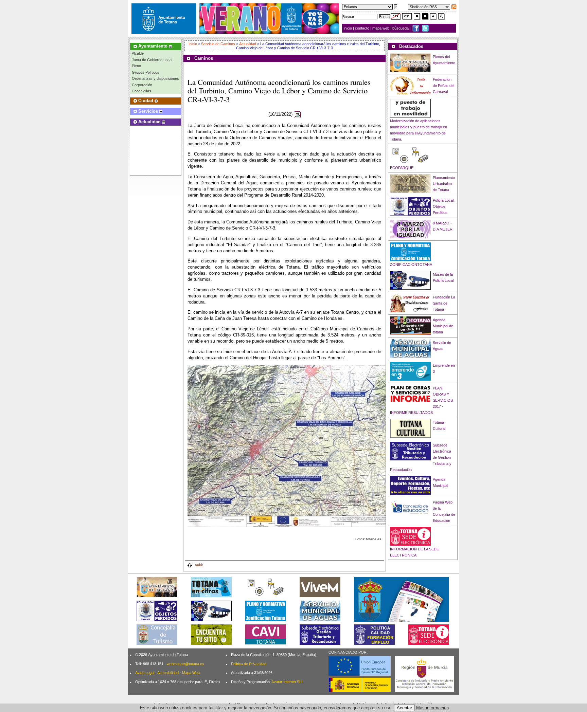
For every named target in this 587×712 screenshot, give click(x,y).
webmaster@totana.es (185, 664)
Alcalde (138, 53)
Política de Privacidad (248, 664)
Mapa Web (191, 673)
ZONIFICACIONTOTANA (411, 264)
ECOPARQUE (401, 168)
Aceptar (404, 707)
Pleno (136, 66)
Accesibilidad (168, 673)
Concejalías (141, 91)
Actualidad (247, 44)
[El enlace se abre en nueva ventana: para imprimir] (297, 114)
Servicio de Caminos (218, 44)
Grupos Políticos (145, 72)
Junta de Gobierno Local (152, 60)
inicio (348, 28)
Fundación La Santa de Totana (444, 303)
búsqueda (401, 28)
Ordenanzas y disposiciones (155, 78)
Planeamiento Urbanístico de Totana (444, 184)
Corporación (142, 85)
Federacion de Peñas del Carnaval (443, 85)
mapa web (381, 28)
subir (198, 565)
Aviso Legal (144, 673)
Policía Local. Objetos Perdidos (444, 206)
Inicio (193, 44)
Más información (432, 707)
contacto (362, 28)
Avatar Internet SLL (287, 682)
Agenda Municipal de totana (443, 326)
